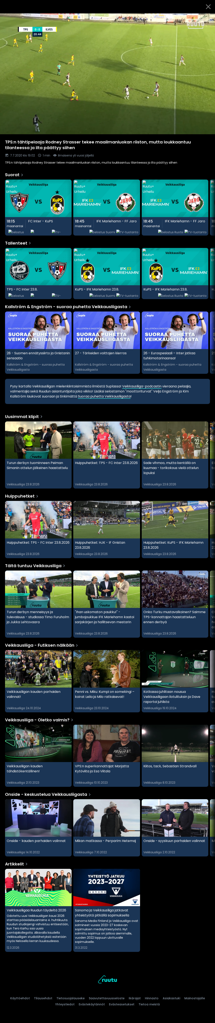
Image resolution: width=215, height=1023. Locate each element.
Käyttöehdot (20, 998)
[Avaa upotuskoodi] (207, 18)
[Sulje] (208, 7)
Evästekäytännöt (92, 1004)
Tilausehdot (43, 998)
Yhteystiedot (65, 1004)
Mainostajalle (194, 998)
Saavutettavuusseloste (107, 998)
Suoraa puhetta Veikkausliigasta (104, 396)
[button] (107, 73)
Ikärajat (135, 998)
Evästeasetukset (121, 1004)
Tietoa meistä (149, 1004)
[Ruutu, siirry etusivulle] (107, 980)
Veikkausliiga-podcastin (141, 386)
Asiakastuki (171, 998)
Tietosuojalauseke (70, 998)
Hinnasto (152, 998)
